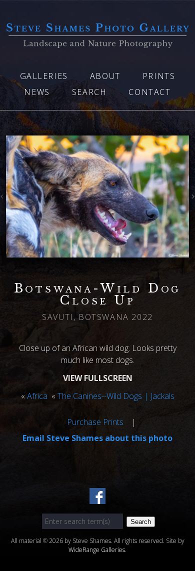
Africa (37, 396)
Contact (149, 92)
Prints (159, 76)
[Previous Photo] (3, 198)
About (105, 76)
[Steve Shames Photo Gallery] (97, 42)
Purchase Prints (95, 422)
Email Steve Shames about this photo (97, 438)
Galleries (44, 76)
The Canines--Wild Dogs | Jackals (116, 396)
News (37, 92)
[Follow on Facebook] (98, 498)
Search (89, 92)
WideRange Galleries (96, 550)
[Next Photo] (192, 198)
